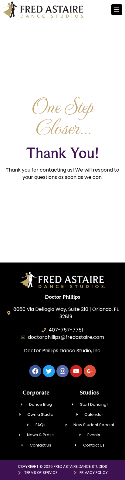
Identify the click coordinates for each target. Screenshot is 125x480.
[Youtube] (76, 371)
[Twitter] (49, 371)
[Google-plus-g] (90, 371)
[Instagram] (62, 371)
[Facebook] (35, 371)
